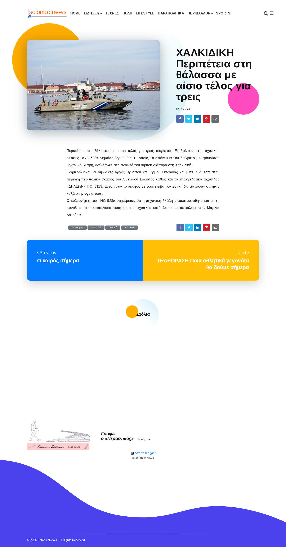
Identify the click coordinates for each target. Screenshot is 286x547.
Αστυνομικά (77, 227)
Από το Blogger (145, 453)
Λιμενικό (113, 227)
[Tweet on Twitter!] (188, 119)
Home (75, 13)
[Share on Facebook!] (180, 119)
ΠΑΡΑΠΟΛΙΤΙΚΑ (171, 13)
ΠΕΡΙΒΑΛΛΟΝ (199, 13)
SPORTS (223, 13)
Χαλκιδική (129, 227)
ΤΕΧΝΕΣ (112, 13)
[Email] (215, 119)
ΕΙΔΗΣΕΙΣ (92, 13)
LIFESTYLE (145, 13)
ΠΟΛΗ (127, 13)
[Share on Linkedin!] (197, 119)
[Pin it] (206, 119)
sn (178, 108)
